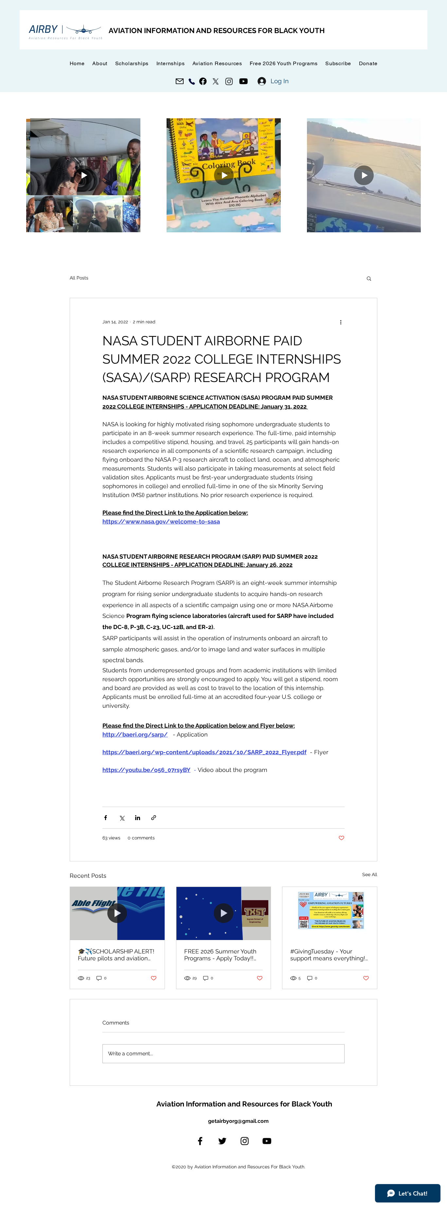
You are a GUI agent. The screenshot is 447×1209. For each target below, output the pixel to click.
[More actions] (341, 322)
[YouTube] (266, 1141)
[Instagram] (244, 1141)
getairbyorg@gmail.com (238, 1121)
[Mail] (179, 81)
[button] (338, 63)
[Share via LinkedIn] (137, 818)
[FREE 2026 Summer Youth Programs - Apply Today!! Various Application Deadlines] (223, 913)
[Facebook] (200, 1141)
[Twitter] (222, 1141)
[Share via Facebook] (105, 818)
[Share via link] (154, 818)
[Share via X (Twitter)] (121, 818)
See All (369, 874)
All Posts (79, 277)
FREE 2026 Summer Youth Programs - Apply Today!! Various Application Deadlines (220, 955)
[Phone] (192, 81)
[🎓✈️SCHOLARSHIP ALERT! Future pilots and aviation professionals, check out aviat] (117, 913)
